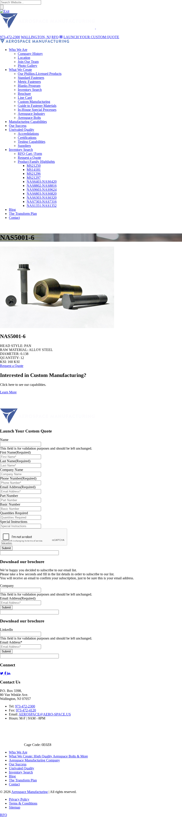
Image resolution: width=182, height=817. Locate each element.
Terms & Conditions (23, 803)
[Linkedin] (8, 673)
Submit (6, 548)
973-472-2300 (25, 706)
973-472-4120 (26, 710)
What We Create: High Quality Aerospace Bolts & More (48, 756)
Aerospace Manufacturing (29, 792)
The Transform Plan (23, 780)
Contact (14, 784)
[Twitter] (2, 673)
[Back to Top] (6, 406)
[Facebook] (5, 673)
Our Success (17, 764)
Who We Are (18, 752)
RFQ (3, 815)
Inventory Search (21, 772)
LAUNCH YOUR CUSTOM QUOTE (91, 37)
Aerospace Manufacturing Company (34, 760)
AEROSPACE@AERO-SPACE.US (45, 714)
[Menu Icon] (61, 37)
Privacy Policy (19, 799)
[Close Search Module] (4, 11)
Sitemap (14, 807)
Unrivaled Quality (21, 768)
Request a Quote (11, 366)
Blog (12, 776)
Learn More (8, 392)
